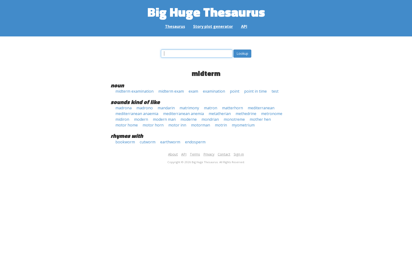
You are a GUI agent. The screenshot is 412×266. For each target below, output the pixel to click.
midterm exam (171, 91)
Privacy (208, 154)
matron (210, 107)
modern (141, 119)
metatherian (220, 113)
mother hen (260, 119)
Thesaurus (175, 26)
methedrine (246, 113)
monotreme (234, 119)
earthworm (170, 142)
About (173, 154)
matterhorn (232, 107)
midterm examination (134, 91)
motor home (126, 125)
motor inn (177, 125)
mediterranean (261, 107)
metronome (271, 113)
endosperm (195, 142)
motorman (200, 125)
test (275, 91)
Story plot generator (213, 26)
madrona (123, 107)
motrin (221, 125)
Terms (195, 154)
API (244, 26)
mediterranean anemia (183, 113)
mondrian (210, 119)
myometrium (243, 125)
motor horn (153, 125)
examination (214, 91)
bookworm (125, 142)
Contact (224, 154)
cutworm (147, 142)
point (234, 91)
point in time (255, 91)
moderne (188, 119)
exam (193, 91)
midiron (122, 119)
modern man (164, 119)
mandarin (166, 107)
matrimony (189, 107)
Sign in (239, 154)
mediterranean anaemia (136, 113)
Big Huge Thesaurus (206, 12)
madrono (144, 107)
